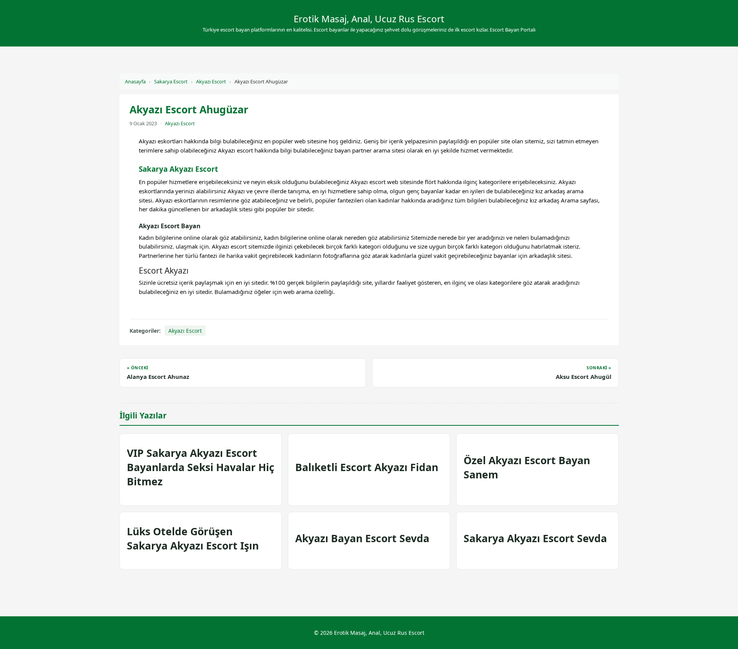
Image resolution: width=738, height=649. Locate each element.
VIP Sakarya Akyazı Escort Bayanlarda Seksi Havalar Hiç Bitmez (200, 467)
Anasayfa (135, 81)
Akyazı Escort (211, 81)
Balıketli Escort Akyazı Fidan (366, 467)
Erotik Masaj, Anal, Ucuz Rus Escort (369, 18)
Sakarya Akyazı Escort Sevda (535, 538)
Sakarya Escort (171, 81)
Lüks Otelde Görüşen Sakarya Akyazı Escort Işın (193, 539)
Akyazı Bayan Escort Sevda (362, 538)
